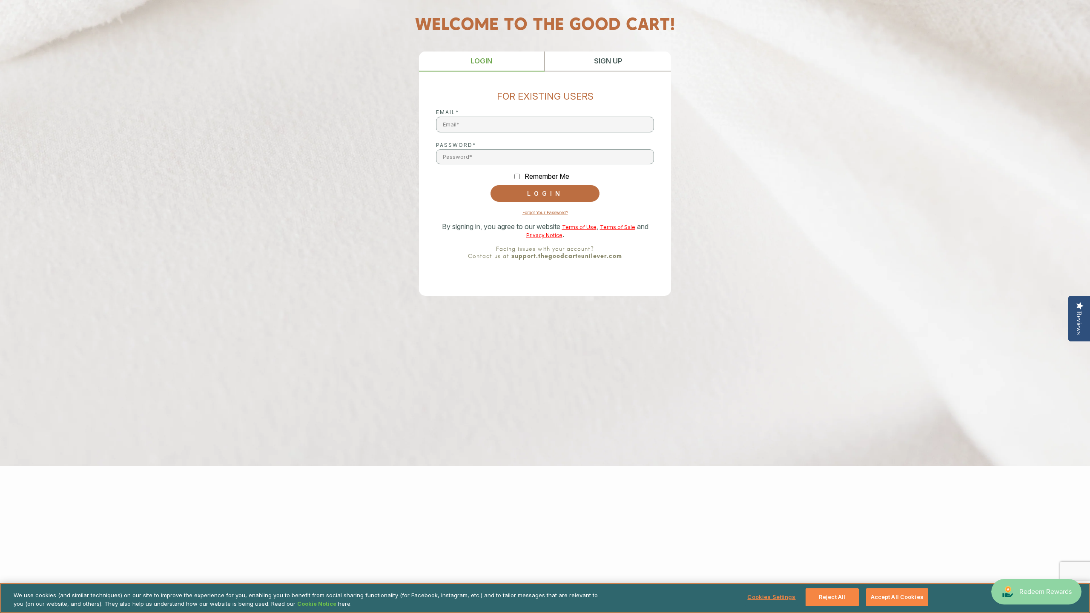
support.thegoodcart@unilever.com (566, 256)
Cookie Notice (316, 603)
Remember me (547, 176)
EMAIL (446, 112)
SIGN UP (608, 61)
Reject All (832, 596)
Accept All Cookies (897, 596)
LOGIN (481, 61)
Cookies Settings (771, 596)
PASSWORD (454, 145)
